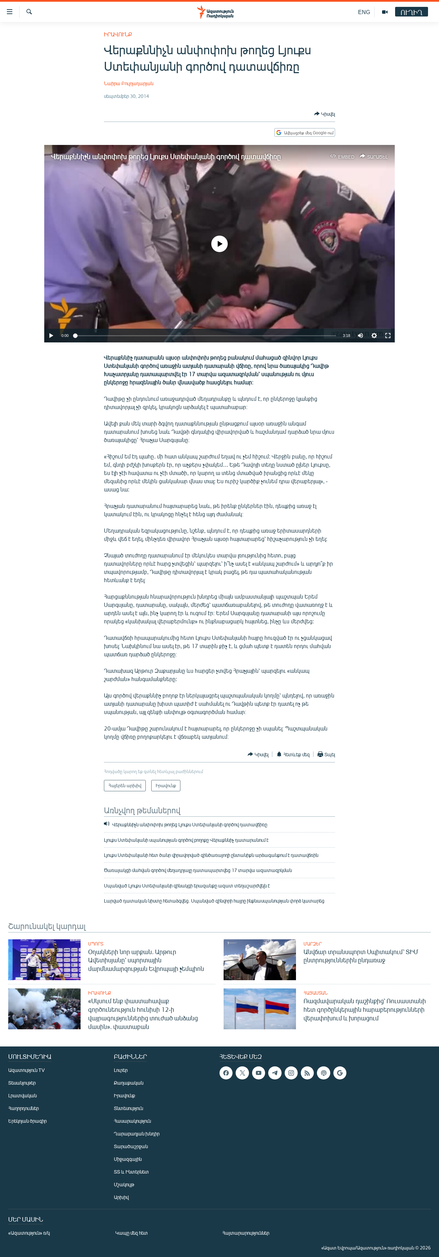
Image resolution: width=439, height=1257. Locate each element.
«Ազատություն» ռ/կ (29, 1233)
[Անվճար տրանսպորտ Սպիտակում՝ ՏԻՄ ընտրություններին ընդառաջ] (260, 959)
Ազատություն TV (26, 1070)
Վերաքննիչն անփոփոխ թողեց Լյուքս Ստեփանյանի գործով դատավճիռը (166, 156)
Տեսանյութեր (22, 1083)
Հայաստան (316, 993)
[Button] (324, 114)
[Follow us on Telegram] (274, 1072)
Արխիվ (121, 1197)
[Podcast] (323, 1072)
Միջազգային (128, 1159)
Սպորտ (95, 944)
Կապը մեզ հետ (131, 1233)
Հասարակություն (132, 1121)
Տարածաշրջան (131, 1146)
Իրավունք (118, 34)
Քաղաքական (128, 1083)
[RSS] (307, 1072)
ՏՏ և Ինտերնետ (131, 1172)
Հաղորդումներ (23, 1108)
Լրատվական (22, 1095)
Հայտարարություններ (245, 1233)
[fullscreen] (388, 335)
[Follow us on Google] (339, 1072)
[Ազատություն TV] (385, 12)
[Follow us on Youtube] (258, 1072)
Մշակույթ (124, 1184)
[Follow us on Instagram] (291, 1072)
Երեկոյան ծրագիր (27, 1121)
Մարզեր (313, 944)
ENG (364, 12)
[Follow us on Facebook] (226, 1072)
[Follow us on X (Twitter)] (242, 1072)
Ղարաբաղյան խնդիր (136, 1133)
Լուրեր (121, 1070)
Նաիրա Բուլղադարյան (128, 83)
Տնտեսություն (128, 1108)
